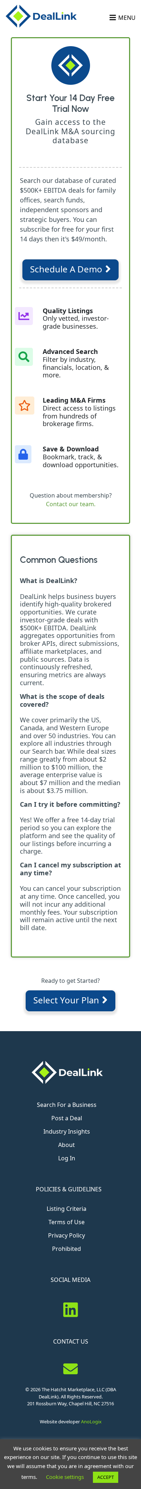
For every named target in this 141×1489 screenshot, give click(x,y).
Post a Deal (66, 1118)
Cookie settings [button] (65, 1476)
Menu (127, 18)
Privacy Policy (66, 1235)
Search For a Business (67, 1105)
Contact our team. (70, 504)
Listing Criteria (66, 1209)
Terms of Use (66, 1222)
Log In (66, 1158)
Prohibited (66, 1249)
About (66, 1145)
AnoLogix (91, 1421)
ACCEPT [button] (105, 1477)
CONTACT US (70, 1341)
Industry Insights (66, 1131)
